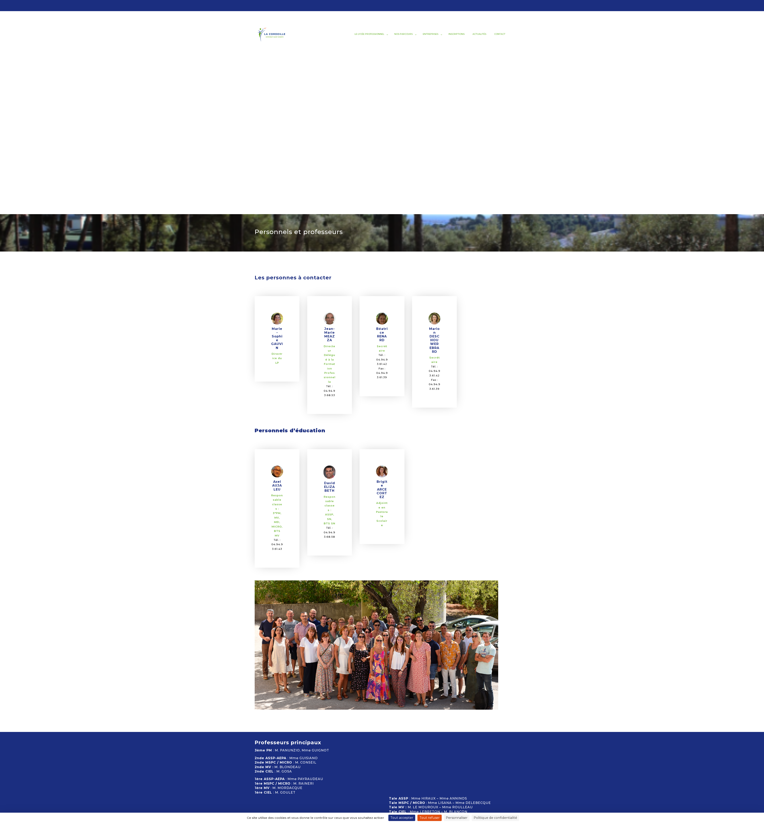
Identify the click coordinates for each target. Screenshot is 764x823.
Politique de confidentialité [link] (495, 818)
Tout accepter (401, 818)
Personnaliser (457, 818)
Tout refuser (429, 818)
